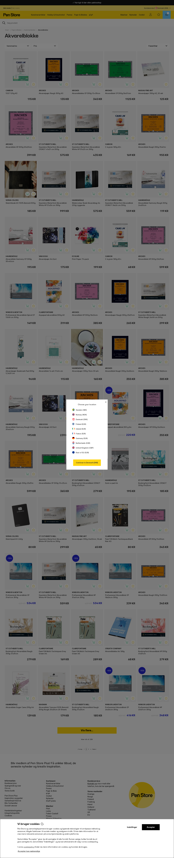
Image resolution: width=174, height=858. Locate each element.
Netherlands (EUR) (83, 443)
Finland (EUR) (81, 424)
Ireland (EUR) (81, 429)
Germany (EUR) (82, 438)
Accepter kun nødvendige (29, 851)
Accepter (151, 827)
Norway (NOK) (81, 415)
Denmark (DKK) (82, 419)
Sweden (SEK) (81, 410)
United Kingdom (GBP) (85, 448)
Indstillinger (132, 827)
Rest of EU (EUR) (82, 453)
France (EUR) (81, 434)
